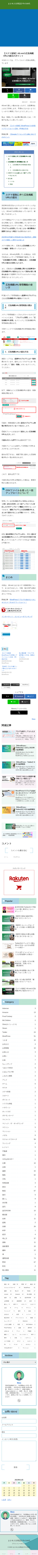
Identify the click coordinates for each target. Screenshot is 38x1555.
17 (34, 1490)
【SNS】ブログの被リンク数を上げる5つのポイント (9, 668)
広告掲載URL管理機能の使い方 (18, 162)
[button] (24, 96)
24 (34, 1493)
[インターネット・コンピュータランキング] (12, 609)
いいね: (12, 181)
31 (34, 1495)
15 (24, 1490)
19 (9, 1493)
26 (9, 1495)
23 (29, 1493)
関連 (11, 184)
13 (14, 1490)
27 (14, 1495)
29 (24, 1495)
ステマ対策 (16, 684)
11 (4, 1490)
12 (9, 1490)
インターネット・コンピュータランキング (17, 616)
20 (14, 1493)
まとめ (10, 178)
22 (24, 1493)
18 (4, 1493)
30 (29, 1495)
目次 (16, 152)
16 (29, 1490)
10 (34, 1488)
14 (19, 1490)
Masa (19, 1383)
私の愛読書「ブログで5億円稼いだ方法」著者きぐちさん (27, 655)
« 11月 (4, 1500)
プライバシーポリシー (19, 1543)
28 (19, 1495)
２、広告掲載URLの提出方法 (19, 170)
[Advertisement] (19, 28)
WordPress (7, 684)
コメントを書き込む (19, 850)
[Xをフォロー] (19, 713)
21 (19, 1493)
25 (4, 1495)
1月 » (9, 1500)
